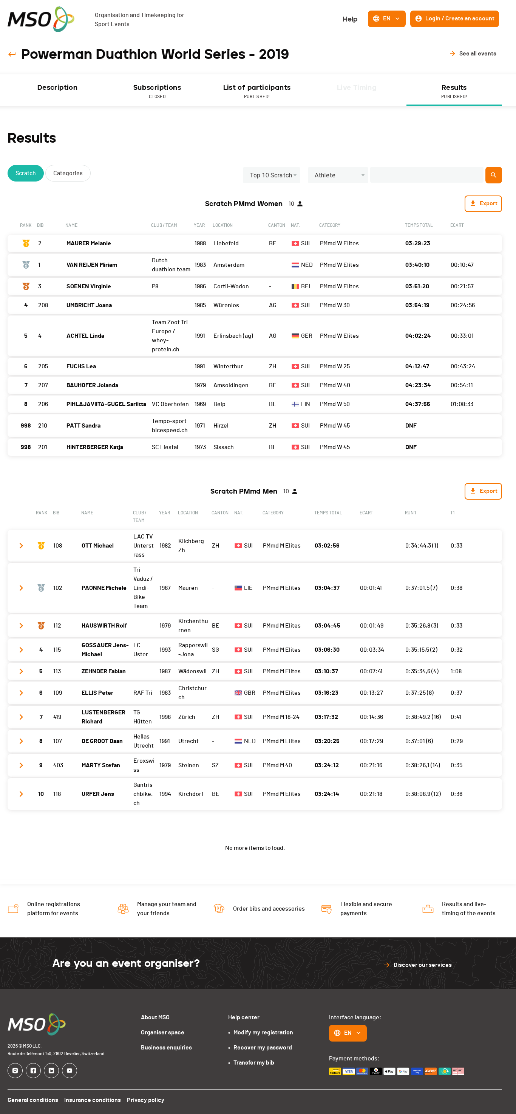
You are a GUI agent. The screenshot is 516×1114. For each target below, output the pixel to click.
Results (454, 91)
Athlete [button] (325, 175)
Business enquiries (166, 1048)
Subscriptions (157, 91)
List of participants (257, 91)
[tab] (57, 90)
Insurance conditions (92, 1100)
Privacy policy (145, 1100)
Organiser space (162, 1032)
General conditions (33, 1100)
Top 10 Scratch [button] (271, 175)
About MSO (155, 1017)
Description (57, 87)
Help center (244, 1017)
